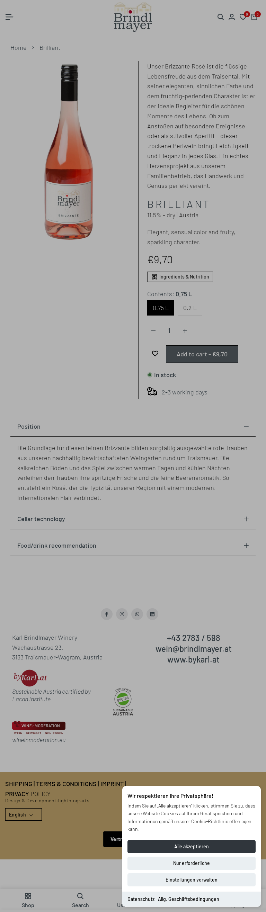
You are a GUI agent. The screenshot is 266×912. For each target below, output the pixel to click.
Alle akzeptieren (191, 846)
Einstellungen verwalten (192, 880)
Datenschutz (140, 899)
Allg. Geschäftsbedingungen (188, 899)
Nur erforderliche (191, 863)
